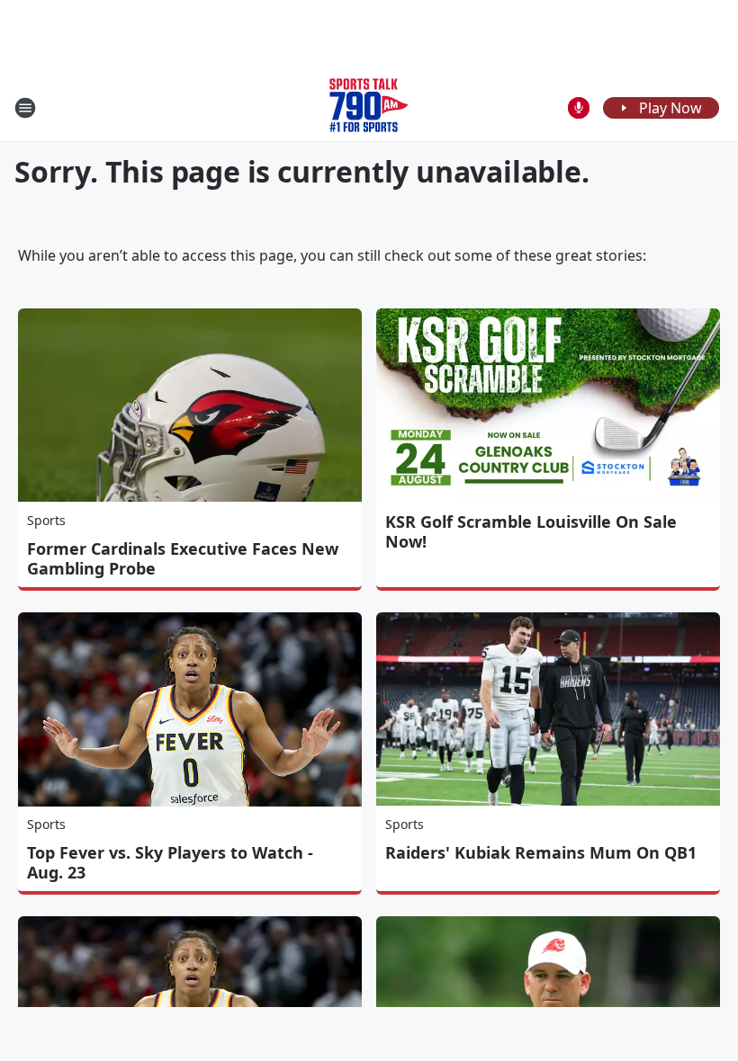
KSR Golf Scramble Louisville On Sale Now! (531, 531)
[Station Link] (369, 107)
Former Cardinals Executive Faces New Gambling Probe (182, 558)
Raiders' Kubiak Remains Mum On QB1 (541, 852)
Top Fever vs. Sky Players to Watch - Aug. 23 (170, 862)
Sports (46, 520)
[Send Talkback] (579, 108)
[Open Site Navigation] (25, 108)
